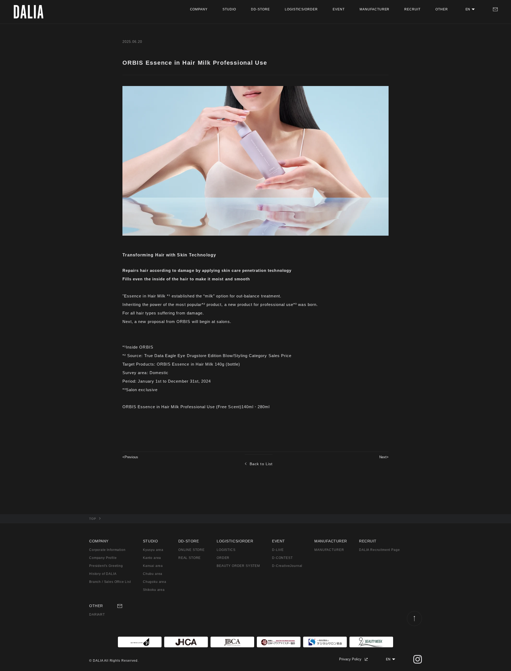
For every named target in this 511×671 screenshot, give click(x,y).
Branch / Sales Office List (110, 582)
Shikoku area (154, 590)
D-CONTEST (282, 558)
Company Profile (103, 558)
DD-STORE (260, 9)
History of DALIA (102, 574)
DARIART (97, 614)
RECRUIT (412, 9)
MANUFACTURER (375, 9)
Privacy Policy (350, 659)
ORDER (223, 558)
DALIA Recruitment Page (379, 550)
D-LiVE (278, 550)
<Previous (130, 457)
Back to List (261, 464)
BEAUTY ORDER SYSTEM (238, 566)
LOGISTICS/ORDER (301, 9)
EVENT (339, 9)
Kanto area (152, 558)
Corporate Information (107, 550)
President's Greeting (106, 566)
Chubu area (152, 574)
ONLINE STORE (191, 550)
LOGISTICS (226, 550)
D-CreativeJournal (287, 566)
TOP (92, 518)
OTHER (441, 9)
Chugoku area (154, 582)
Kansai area (153, 566)
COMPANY (199, 9)
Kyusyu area (153, 550)
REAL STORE (189, 558)
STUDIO (229, 9)
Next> (384, 457)
